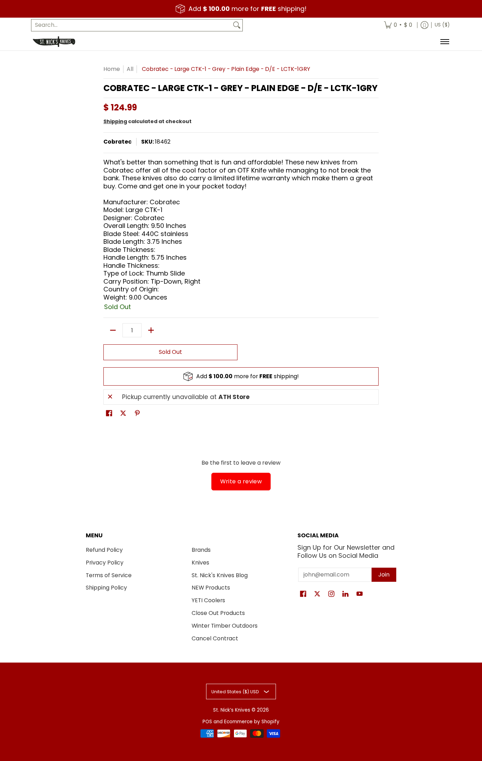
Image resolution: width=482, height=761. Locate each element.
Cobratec (117, 142)
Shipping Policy (106, 588)
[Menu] (444, 41)
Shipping (115, 121)
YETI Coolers (208, 600)
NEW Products (211, 588)
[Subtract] (112, 330)
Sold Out (170, 352)
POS (207, 721)
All (130, 69)
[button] (109, 414)
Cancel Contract (215, 638)
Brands (201, 550)
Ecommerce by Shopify (251, 721)
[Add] (151, 330)
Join (384, 574)
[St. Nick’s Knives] (54, 41)
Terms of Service (109, 575)
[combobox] (131, 25)
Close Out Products (218, 613)
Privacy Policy (104, 562)
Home (111, 69)
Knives (200, 562)
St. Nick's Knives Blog (220, 575)
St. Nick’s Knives (231, 710)
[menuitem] (398, 25)
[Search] (236, 25)
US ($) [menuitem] (442, 25)
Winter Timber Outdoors (225, 626)
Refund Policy (104, 550)
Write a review (241, 481)
